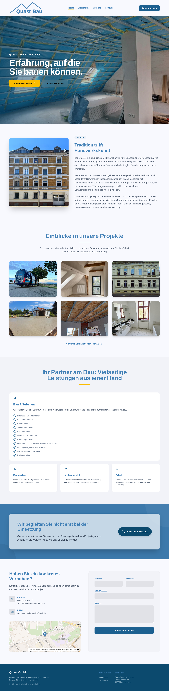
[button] (45, 634)
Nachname (130, 578)
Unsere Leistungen (55, 83)
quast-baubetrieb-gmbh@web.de (31, 613)
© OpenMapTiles (52, 649)
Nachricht (99, 603)
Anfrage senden (149, 8)
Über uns (97, 7)
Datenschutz (104, 680)
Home (71, 7)
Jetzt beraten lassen (24, 83)
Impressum (103, 677)
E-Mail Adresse (101, 591)
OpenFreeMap (41, 649)
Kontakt (108, 7)
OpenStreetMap (70, 649)
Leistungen (83, 7)
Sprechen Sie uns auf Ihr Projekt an (84, 343)
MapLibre (32, 649)
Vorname (98, 578)
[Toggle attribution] (77, 649)
